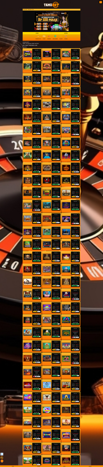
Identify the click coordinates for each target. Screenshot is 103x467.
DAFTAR (66, 33)
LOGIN (37, 33)
